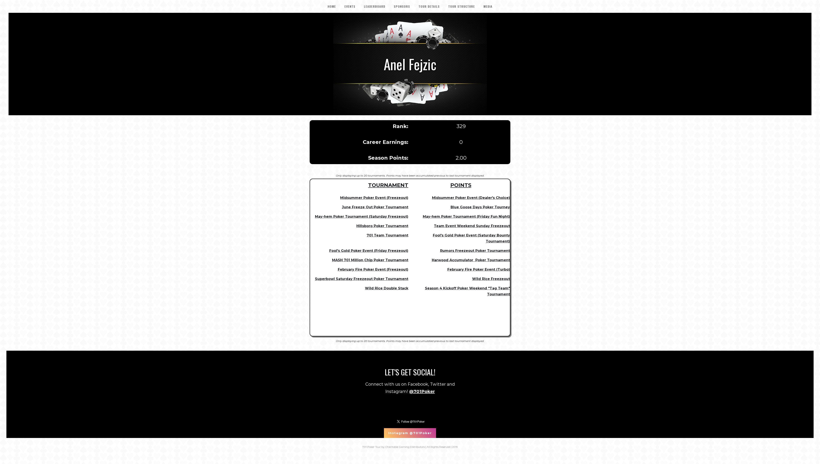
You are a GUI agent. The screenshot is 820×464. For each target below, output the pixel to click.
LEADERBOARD (374, 6)
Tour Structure (461, 6)
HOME (332, 6)
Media (487, 6)
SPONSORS (402, 6)
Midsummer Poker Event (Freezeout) (374, 198)
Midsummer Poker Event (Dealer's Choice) (471, 198)
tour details (429, 6)
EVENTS (349, 6)
